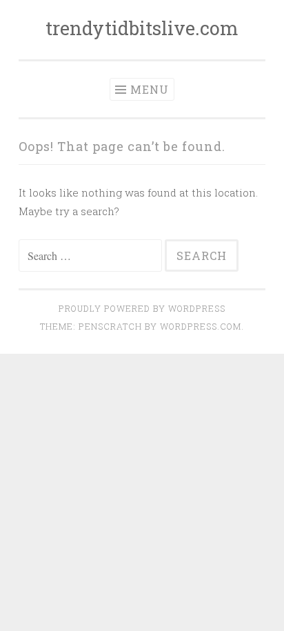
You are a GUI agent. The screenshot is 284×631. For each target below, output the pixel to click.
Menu (149, 89)
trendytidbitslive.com (142, 28)
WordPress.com (200, 326)
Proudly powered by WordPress (142, 308)
